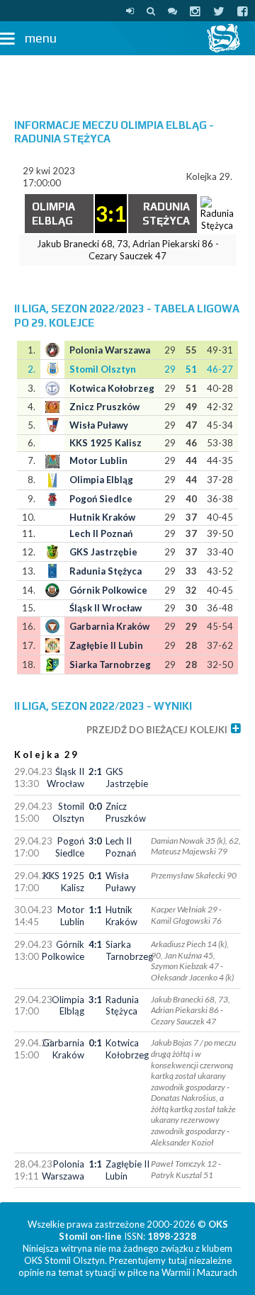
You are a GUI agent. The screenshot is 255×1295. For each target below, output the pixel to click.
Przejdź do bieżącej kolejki (156, 729)
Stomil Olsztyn (102, 369)
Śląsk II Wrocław (105, 607)
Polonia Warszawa (109, 350)
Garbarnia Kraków (109, 626)
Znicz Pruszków (104, 406)
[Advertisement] (127, 80)
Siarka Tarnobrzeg (110, 664)
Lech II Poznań (100, 533)
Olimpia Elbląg (101, 479)
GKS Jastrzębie (103, 552)
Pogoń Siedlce (100, 498)
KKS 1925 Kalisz (105, 442)
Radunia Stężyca (105, 571)
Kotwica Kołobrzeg (111, 388)
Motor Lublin (98, 460)
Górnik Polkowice (108, 590)
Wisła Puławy (98, 425)
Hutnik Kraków (102, 517)
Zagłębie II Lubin (106, 645)
